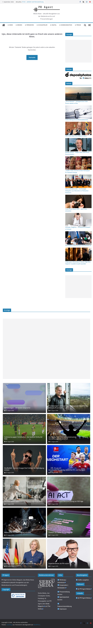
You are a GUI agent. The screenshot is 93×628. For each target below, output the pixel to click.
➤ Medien (19, 25)
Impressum (63, 609)
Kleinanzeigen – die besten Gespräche (17, 408)
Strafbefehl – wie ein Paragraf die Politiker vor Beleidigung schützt (24, 469)
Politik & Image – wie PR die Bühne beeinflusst (20, 563)
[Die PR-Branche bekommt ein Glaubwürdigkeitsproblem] (24, 492)
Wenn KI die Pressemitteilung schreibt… (18, 532)
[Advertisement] (78, 51)
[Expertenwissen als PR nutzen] (68, 554)
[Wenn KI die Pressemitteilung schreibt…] (24, 523)
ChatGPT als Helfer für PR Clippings (60, 532)
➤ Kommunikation (65, 25)
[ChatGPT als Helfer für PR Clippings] (68, 523)
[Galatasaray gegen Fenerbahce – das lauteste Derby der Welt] (24, 429)
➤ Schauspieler (42, 25)
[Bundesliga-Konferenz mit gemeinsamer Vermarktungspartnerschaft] (68, 429)
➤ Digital (53, 25)
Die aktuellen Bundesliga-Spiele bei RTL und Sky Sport (66, 470)
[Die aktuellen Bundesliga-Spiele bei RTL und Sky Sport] (68, 460)
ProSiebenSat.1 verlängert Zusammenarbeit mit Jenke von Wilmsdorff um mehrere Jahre (68, 407)
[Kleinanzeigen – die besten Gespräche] (24, 398)
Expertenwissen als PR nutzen (58, 563)
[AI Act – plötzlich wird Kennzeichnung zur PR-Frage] (68, 492)
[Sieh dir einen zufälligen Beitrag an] (89, 25)
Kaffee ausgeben (83, 580)
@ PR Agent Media (84, 589)
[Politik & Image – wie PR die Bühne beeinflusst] (24, 554)
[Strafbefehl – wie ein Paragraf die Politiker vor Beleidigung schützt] (24, 460)
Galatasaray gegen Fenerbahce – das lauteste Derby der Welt (23, 438)
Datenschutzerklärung (64, 606)
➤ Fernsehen (29, 25)
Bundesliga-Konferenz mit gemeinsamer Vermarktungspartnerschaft (62, 438)
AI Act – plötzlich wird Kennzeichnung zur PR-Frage (65, 501)
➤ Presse (78, 25)
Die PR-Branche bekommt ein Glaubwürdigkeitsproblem (23, 501)
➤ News (10, 25)
